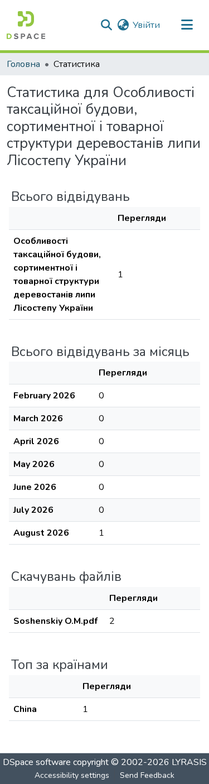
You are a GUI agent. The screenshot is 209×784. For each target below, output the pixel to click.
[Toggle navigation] (186, 25)
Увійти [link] (146, 25)
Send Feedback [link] (147, 775)
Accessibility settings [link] (72, 775)
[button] (26, 25)
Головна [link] (23, 64)
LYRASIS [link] (189, 762)
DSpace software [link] (37, 762)
